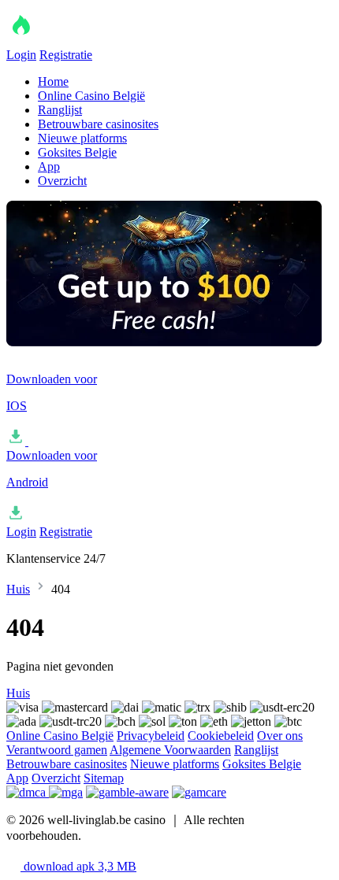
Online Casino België (91, 95)
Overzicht (62, 180)
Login (21, 54)
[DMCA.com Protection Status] (27, 792)
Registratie (65, 54)
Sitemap (104, 778)
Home (53, 81)
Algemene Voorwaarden (170, 749)
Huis (18, 589)
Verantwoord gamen (56, 749)
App (49, 166)
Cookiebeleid (221, 735)
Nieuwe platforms (82, 138)
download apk (78, 866)
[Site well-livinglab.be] (85, 40)
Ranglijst (60, 109)
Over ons (280, 735)
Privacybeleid (150, 735)
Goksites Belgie (77, 152)
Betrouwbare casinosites (98, 124)
